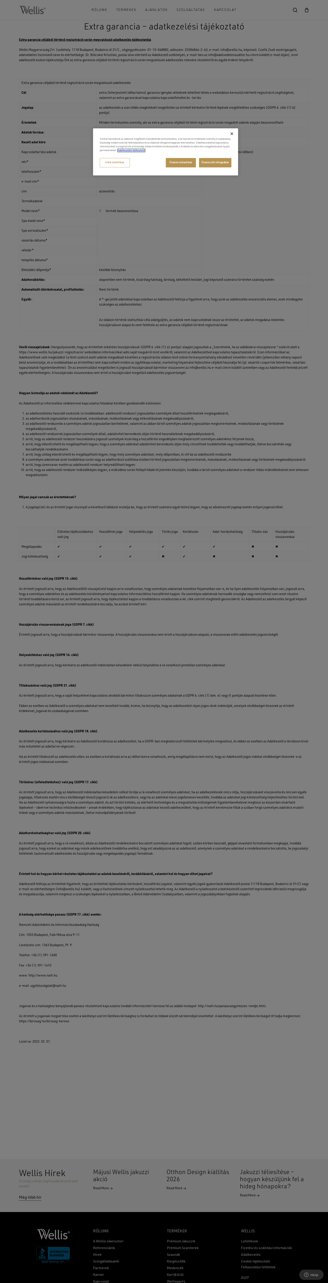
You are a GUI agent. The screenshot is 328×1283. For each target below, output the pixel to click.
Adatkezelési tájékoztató (131, 150)
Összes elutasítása (181, 162)
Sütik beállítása (114, 162)
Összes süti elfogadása (215, 162)
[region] (165, 151)
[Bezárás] (232, 134)
